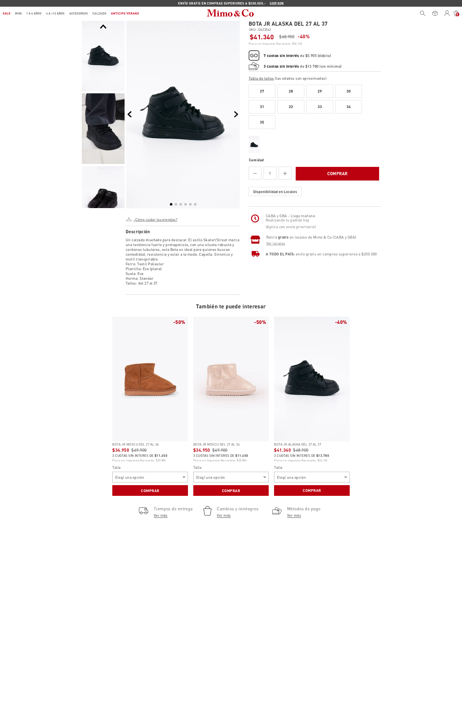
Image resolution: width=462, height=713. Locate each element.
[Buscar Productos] (422, 13)
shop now (277, 3)
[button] (155, 217)
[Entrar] (447, 13)
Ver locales (275, 243)
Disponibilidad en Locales (275, 191)
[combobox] (421, 13)
